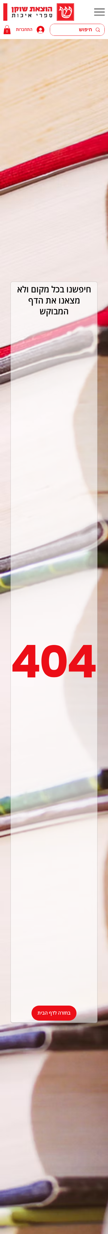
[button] (7, 29)
